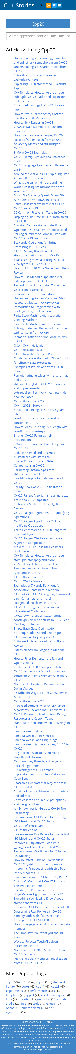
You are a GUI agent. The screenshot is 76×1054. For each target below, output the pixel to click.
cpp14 (30, 995)
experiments (14, 991)
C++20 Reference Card (29, 826)
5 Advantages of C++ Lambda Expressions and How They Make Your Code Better (39, 774)
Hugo (39, 1049)
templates (12, 995)
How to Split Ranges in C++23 (33, 122)
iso (50, 1008)
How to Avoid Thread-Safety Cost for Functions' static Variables (38, 116)
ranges (50, 1004)
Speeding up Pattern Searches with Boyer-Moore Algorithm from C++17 (38, 892)
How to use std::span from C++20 (36, 255)
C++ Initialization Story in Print (34, 354)
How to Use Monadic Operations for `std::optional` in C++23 (38, 279)
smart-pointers (32, 1008)
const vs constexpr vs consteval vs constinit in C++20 (37, 420)
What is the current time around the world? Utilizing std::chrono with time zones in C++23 (39, 186)
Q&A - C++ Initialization (29, 345)
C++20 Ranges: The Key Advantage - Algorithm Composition (38, 540)
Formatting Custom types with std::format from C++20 (34, 472)
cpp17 (23, 982)
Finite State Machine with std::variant (38, 324)
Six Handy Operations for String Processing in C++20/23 (35, 245)
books (25, 986)
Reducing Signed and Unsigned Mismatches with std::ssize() (34, 455)
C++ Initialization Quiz (28, 350)
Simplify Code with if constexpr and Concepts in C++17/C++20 (37, 918)
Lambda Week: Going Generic (34, 736)
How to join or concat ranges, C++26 (38, 135)
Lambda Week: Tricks (28, 731)
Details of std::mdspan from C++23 (37, 140)
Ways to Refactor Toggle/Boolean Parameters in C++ (36, 943)
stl (55, 991)
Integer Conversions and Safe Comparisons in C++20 (33, 463)
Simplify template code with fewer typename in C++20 (37, 570)
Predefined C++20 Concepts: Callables (39, 667)
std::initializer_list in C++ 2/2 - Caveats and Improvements (39, 386)
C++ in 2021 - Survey (28, 581)
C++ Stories (19, 5)
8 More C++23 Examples (30, 152)
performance (38, 991)
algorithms (13, 1012)
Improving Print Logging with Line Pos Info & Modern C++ (39, 871)
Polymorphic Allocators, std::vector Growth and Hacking (37, 755)
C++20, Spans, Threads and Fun (35, 251)
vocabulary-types (52, 995)
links (9, 999)
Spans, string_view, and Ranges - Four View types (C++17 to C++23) (39, 262)
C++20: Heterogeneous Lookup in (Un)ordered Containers (36, 609)
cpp (8, 982)
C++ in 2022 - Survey (28, 405)
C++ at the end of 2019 (29, 830)
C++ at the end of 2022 (29, 401)
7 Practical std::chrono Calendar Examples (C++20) (35, 77)
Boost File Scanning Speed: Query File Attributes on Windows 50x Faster (39, 197)
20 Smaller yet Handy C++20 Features (39, 564)
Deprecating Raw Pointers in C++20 (37, 911)
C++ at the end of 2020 (29, 701)
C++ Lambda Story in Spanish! (34, 637)
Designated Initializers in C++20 (35, 603)
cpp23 (55, 986)
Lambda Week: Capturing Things (35, 740)
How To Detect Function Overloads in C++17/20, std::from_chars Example (39, 862)
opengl (10, 1008)
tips (23, 1004)
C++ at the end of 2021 (29, 577)
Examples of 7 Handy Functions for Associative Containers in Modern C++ (39, 588)
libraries (24, 999)
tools (36, 1004)
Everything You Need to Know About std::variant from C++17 (38, 901)
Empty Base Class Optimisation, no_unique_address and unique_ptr (37, 630)
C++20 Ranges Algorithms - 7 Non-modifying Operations (37, 523)
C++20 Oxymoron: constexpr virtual (38, 616)
